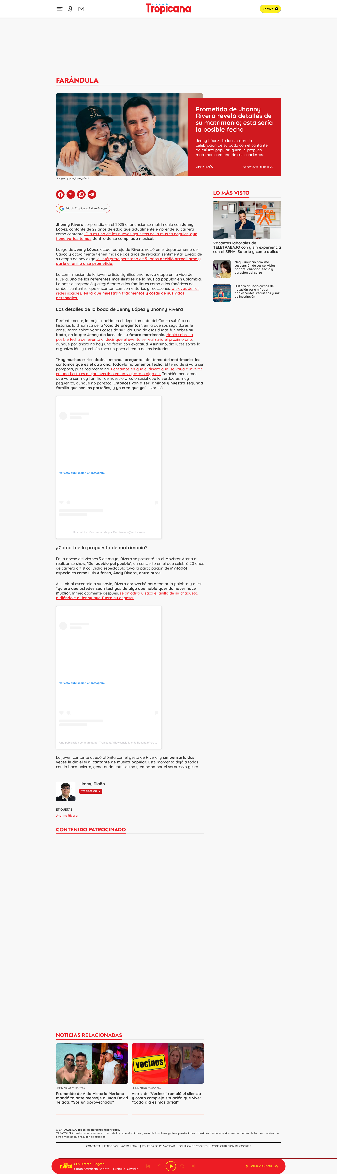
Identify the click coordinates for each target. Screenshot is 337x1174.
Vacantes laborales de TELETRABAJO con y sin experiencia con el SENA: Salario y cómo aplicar (247, 247)
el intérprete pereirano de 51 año (128, 261)
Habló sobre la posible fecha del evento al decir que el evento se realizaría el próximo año (124, 337)
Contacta (93, 1146)
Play (171, 1166)
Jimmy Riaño (204, 167)
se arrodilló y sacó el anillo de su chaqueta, (127, 595)
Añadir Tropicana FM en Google (86, 208)
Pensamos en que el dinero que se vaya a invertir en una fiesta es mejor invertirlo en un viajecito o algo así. (129, 371)
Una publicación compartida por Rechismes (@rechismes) (109, 532)
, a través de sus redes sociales (127, 293)
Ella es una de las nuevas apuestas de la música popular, (136, 233)
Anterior (148, 1166)
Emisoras (111, 1146)
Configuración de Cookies (231, 1146)
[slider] (169, 1158)
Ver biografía (89, 791)
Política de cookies (193, 1146)
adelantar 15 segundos (182, 1166)
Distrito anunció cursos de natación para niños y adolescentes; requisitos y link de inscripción (257, 291)
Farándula (77, 80)
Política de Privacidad (158, 1146)
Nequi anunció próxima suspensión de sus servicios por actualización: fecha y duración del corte (255, 267)
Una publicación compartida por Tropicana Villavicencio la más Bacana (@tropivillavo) (112, 742)
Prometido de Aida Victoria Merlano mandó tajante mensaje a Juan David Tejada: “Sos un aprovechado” (92, 1098)
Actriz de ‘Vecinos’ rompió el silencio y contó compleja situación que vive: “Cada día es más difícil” (166, 1098)
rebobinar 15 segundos (159, 1166)
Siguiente (193, 1166)
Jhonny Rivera (67, 815)
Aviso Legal (129, 1146)
